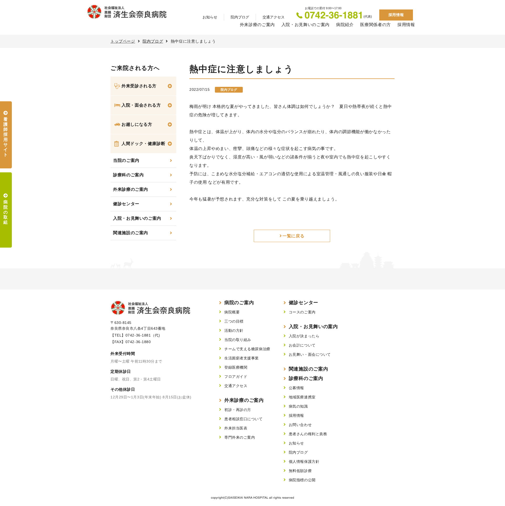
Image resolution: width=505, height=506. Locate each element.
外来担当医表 (235, 428)
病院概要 (232, 312)
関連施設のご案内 (130, 233)
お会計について (302, 345)
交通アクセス (273, 17)
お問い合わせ (300, 425)
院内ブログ (240, 17)
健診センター (126, 204)
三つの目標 (234, 321)
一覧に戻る (293, 236)
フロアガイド (235, 376)
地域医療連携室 (302, 397)
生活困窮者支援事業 (241, 358)
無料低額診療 (300, 471)
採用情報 (396, 15)
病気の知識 (298, 406)
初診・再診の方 (237, 410)
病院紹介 (345, 24)
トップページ (122, 41)
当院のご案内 (126, 160)
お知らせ (210, 17)
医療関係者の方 (375, 24)
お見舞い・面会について (310, 354)
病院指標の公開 (302, 480)
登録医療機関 (235, 367)
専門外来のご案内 (239, 437)
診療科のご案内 (128, 175)
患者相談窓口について (243, 419)
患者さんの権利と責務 (308, 434)
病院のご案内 (239, 302)
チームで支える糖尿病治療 (247, 349)
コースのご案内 (302, 312)
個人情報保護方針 (304, 461)
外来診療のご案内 (257, 24)
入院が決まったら (304, 336)
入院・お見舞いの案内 (313, 326)
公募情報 (296, 388)
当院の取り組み (237, 340)
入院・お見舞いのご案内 (305, 24)
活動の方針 (234, 330)
